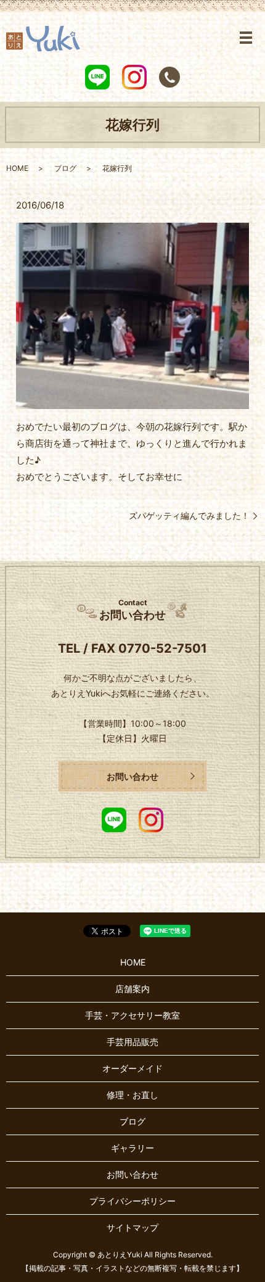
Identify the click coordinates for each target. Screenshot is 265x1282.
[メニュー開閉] (246, 37)
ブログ (65, 168)
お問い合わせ (132, 776)
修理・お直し (132, 1095)
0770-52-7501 (162, 648)
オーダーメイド (132, 1068)
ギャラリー (132, 1148)
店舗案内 (132, 988)
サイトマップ (132, 1227)
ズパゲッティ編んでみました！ (189, 515)
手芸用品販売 (132, 1041)
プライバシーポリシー (132, 1201)
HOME (17, 168)
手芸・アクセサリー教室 (132, 1015)
